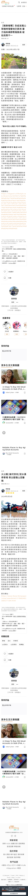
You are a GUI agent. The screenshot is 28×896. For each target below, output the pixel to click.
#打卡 (13, 865)
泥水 (9, 641)
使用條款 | (17, 879)
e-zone (18, 877)
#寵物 (4, 865)
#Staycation (11, 868)
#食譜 (18, 865)
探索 (4, 843)
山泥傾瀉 (14, 644)
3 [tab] (15, 12)
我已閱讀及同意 (14, 893)
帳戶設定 (13, 854)
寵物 (3, 258)
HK (18, 875)
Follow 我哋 (12, 263)
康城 (3, 641)
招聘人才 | (11, 881)
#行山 (9, 865)
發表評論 (6, 351)
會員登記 (24, 2)
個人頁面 (6, 854)
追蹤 (23, 45)
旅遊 (15, 256)
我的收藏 (21, 854)
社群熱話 (20, 6)
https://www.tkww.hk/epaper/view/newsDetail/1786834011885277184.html (14, 598)
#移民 (19, 868)
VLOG (8, 843)
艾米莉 (7, 331)
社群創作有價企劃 (8, 6)
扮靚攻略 (8, 258)
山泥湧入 (5, 644)
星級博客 (21, 843)
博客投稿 (17, 846)
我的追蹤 (10, 857)
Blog (14, 877)
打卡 (11, 256)
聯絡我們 (17, 881)
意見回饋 (10, 846)
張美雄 (8, 44)
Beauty (22, 875)
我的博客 (17, 857)
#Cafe (23, 865)
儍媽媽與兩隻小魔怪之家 (16, 331)
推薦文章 (14, 843)
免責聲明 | (11, 879)
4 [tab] (17, 12)
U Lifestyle (7, 875)
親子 (23, 256)
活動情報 (15, 258)
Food (9, 877)
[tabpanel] (14, 10)
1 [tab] (10, 12)
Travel (13, 875)
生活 (2, 22)
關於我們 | (4, 879)
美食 (19, 256)
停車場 (15, 641)
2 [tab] (13, 12)
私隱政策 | (23, 879)
